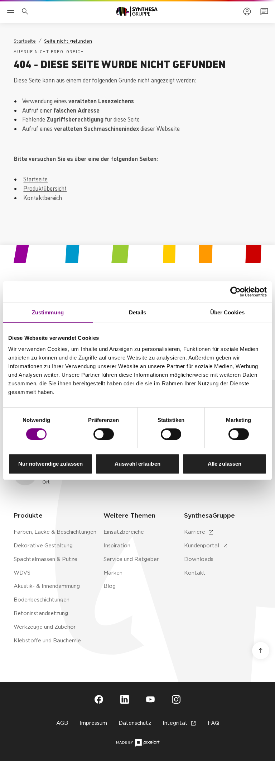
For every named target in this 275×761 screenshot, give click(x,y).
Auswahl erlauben (137, 464)
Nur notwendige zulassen (50, 464)
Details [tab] (137, 312)
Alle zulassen (224, 464)
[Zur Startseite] (137, 11)
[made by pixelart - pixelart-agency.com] (137, 743)
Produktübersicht (45, 188)
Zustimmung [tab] (48, 312)
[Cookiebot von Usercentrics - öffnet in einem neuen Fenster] (235, 291)
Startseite (35, 179)
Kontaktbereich (42, 197)
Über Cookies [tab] (227, 312)
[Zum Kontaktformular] (264, 11)
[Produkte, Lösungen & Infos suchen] (26, 11)
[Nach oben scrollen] (260, 650)
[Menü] (11, 11)
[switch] (103, 434)
